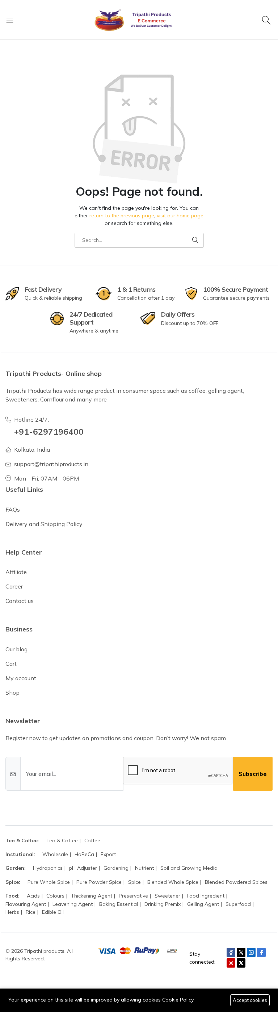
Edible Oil (53, 912)
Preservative (133, 895)
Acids (33, 895)
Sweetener (167, 895)
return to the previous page (121, 215)
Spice (134, 882)
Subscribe (253, 773)
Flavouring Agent (25, 904)
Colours (55, 895)
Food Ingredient (205, 895)
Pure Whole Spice (49, 882)
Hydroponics (48, 868)
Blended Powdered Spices (236, 882)
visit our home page (180, 215)
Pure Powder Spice (99, 882)
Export (108, 854)
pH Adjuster (83, 868)
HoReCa (84, 854)
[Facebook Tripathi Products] (231, 952)
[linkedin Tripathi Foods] (251, 952)
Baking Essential (118, 904)
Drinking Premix (162, 904)
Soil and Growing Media (189, 868)
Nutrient (144, 868)
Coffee (92, 840)
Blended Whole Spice (172, 882)
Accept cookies (250, 1000)
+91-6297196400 (49, 431)
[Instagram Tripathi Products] (231, 963)
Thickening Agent (91, 895)
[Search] (267, 20)
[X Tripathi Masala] (241, 963)
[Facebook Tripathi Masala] (261, 952)
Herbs (12, 912)
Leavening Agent (72, 904)
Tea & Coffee (62, 840)
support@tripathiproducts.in (51, 464)
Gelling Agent (203, 904)
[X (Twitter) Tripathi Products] (241, 952)
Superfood (238, 904)
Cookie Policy (178, 999)
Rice (30, 912)
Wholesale (55, 854)
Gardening (116, 868)
